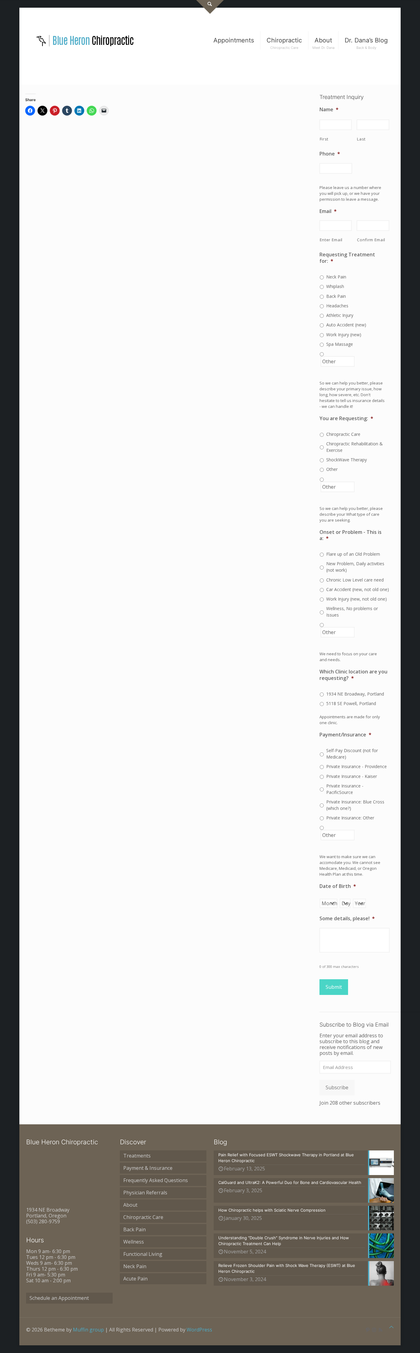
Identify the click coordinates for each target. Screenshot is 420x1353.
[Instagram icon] (374, 1330)
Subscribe (337, 1087)
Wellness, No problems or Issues (352, 611)
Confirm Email (371, 240)
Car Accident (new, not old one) (357, 589)
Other (332, 469)
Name (329, 109)
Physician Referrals (145, 1192)
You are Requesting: (346, 418)
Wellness (133, 1241)
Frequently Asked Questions (155, 1180)
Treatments (137, 1155)
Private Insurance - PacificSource (344, 789)
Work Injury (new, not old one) (356, 599)
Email (328, 211)
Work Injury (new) (343, 334)
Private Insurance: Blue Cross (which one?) (355, 805)
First (324, 139)
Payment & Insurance (147, 1168)
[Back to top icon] (391, 1327)
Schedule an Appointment (59, 1298)
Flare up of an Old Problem (353, 554)
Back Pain (336, 296)
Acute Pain (135, 1278)
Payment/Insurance (345, 735)
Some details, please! (347, 918)
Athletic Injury (339, 315)
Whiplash (335, 286)
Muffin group (88, 1329)
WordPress (199, 1329)
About (130, 1204)
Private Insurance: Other (350, 818)
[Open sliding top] (210, 7)
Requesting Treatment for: (347, 257)
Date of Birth (337, 886)
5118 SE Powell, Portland (351, 703)
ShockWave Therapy (346, 460)
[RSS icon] (380, 1330)
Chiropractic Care (343, 434)
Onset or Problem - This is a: (350, 535)
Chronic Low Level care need (355, 580)
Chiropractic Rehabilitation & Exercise (354, 447)
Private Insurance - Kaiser (351, 776)
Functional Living (142, 1254)
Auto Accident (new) (346, 325)
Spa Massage (339, 344)
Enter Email (331, 240)
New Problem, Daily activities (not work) (355, 567)
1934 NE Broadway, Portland (355, 694)
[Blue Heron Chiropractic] (85, 40)
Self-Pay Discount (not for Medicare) (352, 754)
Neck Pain (336, 277)
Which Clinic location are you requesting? (353, 675)
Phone (329, 154)
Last (361, 139)
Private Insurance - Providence (356, 766)
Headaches (337, 306)
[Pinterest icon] (367, 1330)
